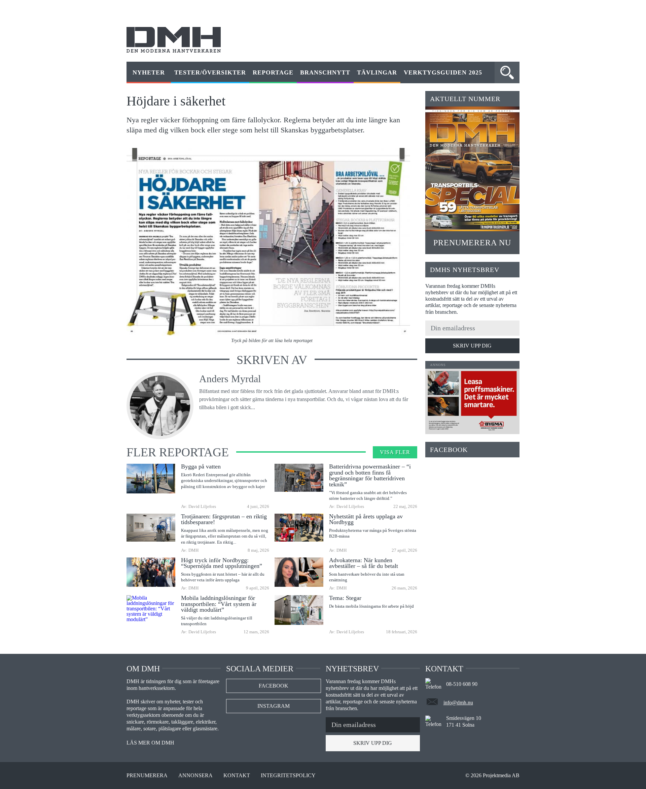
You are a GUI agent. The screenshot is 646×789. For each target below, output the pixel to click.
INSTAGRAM (273, 706)
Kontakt (236, 775)
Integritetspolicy (288, 775)
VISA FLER (395, 452)
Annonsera (195, 775)
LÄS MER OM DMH (150, 743)
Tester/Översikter (210, 72)
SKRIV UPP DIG (472, 345)
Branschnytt (325, 72)
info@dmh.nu (458, 702)
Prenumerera (147, 775)
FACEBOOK (273, 686)
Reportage (273, 72)
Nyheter (149, 72)
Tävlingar (377, 72)
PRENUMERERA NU (472, 242)
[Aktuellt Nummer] (472, 169)
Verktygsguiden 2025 (443, 72)
